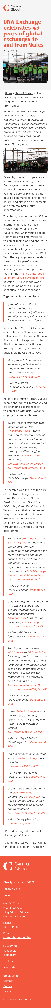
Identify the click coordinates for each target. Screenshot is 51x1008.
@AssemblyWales (19, 430)
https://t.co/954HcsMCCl (23, 766)
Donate (7, 895)
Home (8, 93)
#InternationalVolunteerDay (25, 463)
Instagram (9, 954)
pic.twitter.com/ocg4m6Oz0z (26, 579)
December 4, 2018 (19, 823)
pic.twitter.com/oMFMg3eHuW (27, 689)
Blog (20, 831)
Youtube (8, 961)
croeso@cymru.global (17, 937)
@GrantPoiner (38, 652)
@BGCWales (15, 652)
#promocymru (17, 617)
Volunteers (26, 835)
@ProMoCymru (17, 542)
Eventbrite (10, 967)
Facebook (9, 950)
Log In (7, 991)
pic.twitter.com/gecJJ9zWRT (26, 812)
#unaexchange (31, 622)
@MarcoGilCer (30, 538)
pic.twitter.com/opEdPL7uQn (26, 625)
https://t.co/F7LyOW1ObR (24, 376)
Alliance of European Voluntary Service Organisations (24, 275)
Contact (8, 980)
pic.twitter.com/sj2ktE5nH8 (25, 731)
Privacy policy (12, 888)
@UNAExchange (30, 455)
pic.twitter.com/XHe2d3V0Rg (26, 467)
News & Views (24, 93)
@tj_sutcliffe (32, 796)
